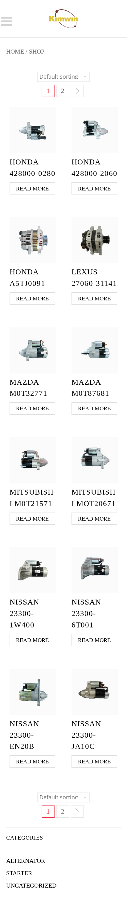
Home (15, 51)
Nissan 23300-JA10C (86, 735)
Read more (32, 188)
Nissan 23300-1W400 (24, 613)
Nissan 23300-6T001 (86, 613)
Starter (19, 873)
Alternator (25, 860)
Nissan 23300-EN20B (24, 735)
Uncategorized (31, 885)
